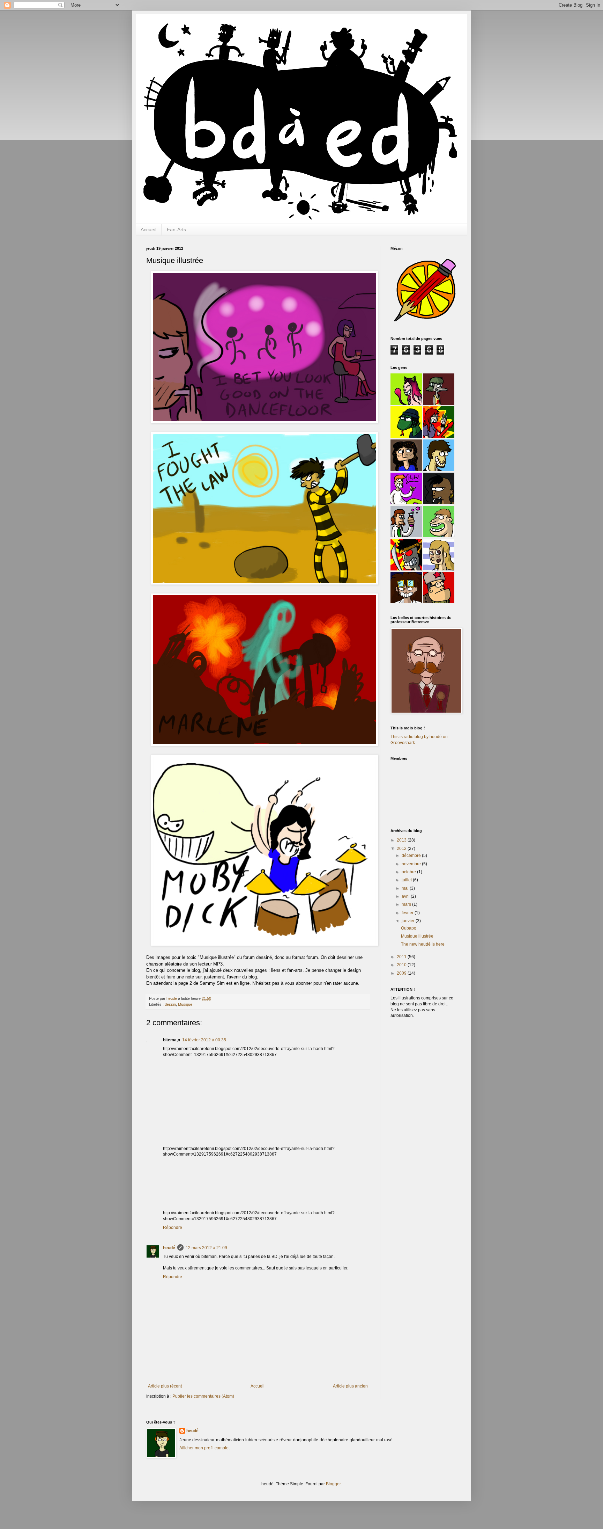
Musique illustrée (417, 936)
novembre (412, 863)
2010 (402, 964)
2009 (402, 973)
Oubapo (408, 928)
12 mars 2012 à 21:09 (206, 1247)
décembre (412, 855)
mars (407, 904)
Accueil (148, 229)
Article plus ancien (350, 1386)
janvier (409, 920)
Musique (185, 1004)
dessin (170, 1004)
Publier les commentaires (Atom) (203, 1396)
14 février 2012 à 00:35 (204, 1039)
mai (406, 888)
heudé (169, 1247)
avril (406, 896)
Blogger (333, 1483)
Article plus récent (165, 1386)
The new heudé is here (423, 944)
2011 (402, 956)
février (408, 912)
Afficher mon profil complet (204, 1448)
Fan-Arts (176, 229)
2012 (402, 848)
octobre (409, 871)
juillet (407, 880)
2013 (402, 840)
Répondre (172, 1227)
